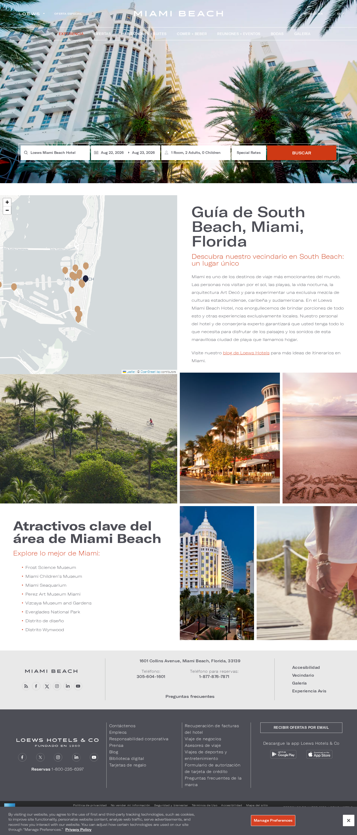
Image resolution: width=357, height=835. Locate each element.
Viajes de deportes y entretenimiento (206, 755)
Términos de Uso (204, 805)
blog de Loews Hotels (246, 352)
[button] (85, 279)
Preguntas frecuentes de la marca (213, 781)
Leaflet (130, 372)
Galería (299, 683)
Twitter (40, 757)
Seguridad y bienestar (171, 805)
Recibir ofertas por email (301, 727)
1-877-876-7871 (214, 676)
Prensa (116, 745)
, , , (190, 661)
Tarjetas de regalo (127, 765)
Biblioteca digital (126, 758)
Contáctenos (122, 726)
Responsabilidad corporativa (139, 739)
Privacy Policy (78, 829)
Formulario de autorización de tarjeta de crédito (212, 768)
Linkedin (67, 686)
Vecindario (303, 675)
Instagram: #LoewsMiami (57, 686)
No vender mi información (131, 805)
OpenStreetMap (150, 372)
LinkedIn (76, 757)
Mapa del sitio (257, 805)
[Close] (348, 820)
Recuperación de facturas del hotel (212, 729)
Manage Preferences (273, 820)
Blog (113, 752)
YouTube (78, 686)
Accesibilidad (306, 667)
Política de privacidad (90, 805)
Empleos (118, 732)
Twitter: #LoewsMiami (46, 686)
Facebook (36, 686)
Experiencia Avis (309, 691)
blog (25, 686)
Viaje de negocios (203, 739)
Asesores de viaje (203, 745)
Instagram (58, 757)
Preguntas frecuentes (190, 696)
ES (339, 13)
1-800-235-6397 (67, 769)
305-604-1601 (151, 676)
